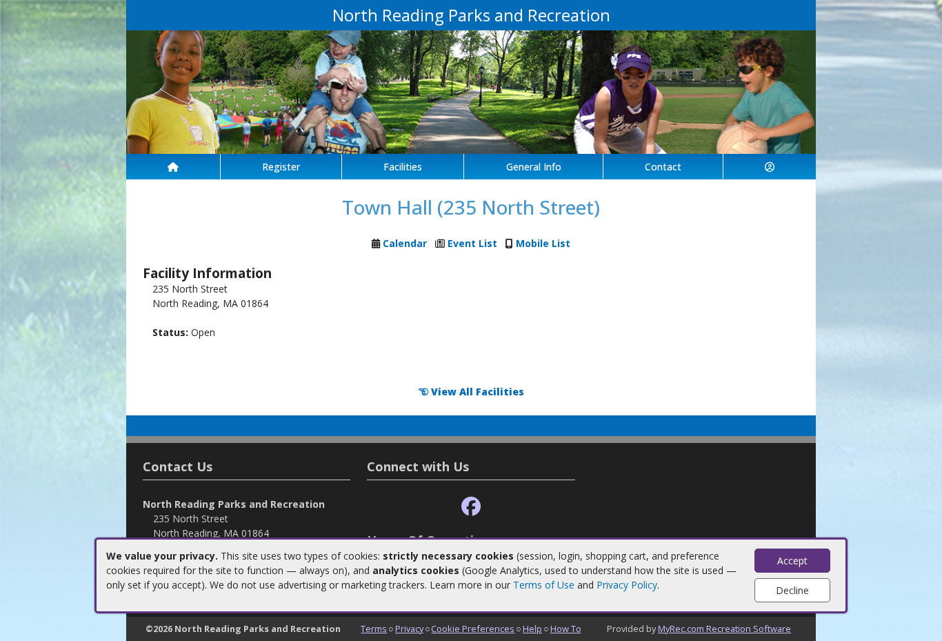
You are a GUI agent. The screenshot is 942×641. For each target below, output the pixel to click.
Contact (663, 166)
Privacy (409, 628)
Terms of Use (543, 584)
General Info (533, 166)
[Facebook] (471, 507)
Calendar (405, 243)
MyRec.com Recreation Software (724, 628)
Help (532, 628)
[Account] (769, 166)
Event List (472, 243)
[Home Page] (173, 166)
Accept (792, 560)
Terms (374, 628)
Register (281, 166)
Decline (792, 590)
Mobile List (543, 243)
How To (565, 628)
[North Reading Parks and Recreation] (471, 90)
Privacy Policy (627, 584)
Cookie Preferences (472, 628)
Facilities (402, 166)
